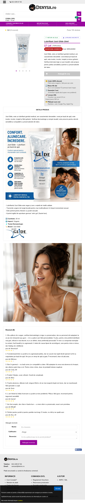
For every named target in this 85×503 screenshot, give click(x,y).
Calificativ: (13, 431)
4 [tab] (26, 71)
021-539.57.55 (16, 2)
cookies (20, 500)
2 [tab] (19, 71)
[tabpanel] (23, 51)
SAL (66, 480)
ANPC (61, 480)
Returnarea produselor (41, 482)
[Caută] (79, 14)
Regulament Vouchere (40, 480)
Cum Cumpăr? (12, 480)
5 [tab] (29, 71)
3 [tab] (23, 71)
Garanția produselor (40, 485)
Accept (57, 488)
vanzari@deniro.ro (18, 466)
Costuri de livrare (13, 485)
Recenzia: (13, 436)
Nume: (14, 427)
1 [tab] (16, 71)
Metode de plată (12, 482)
